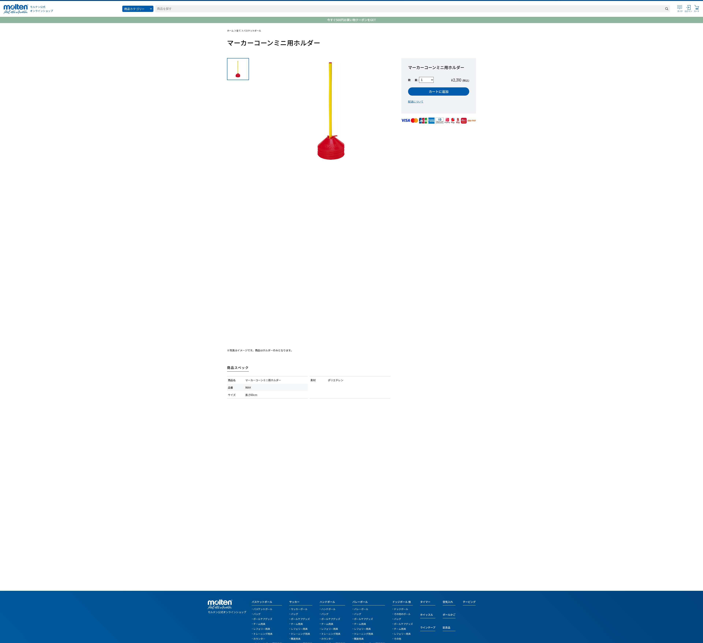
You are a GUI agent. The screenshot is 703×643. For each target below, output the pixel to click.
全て (238, 30)
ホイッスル (426, 614)
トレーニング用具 (262, 633)
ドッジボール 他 (401, 601)
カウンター (259, 638)
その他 (397, 638)
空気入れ (448, 601)
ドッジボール (401, 608)
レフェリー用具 (261, 628)
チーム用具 (259, 623)
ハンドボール (327, 601)
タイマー (425, 601)
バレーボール (360, 601)
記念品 (446, 627)
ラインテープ (427, 627)
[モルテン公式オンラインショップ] (16, 9)
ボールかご (449, 614)
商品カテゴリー (134, 9)
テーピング (469, 601)
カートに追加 (439, 91)
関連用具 (295, 638)
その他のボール (402, 613)
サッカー (294, 601)
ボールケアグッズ (262, 618)
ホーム (230, 30)
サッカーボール (299, 608)
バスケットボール (252, 30)
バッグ (257, 613)
